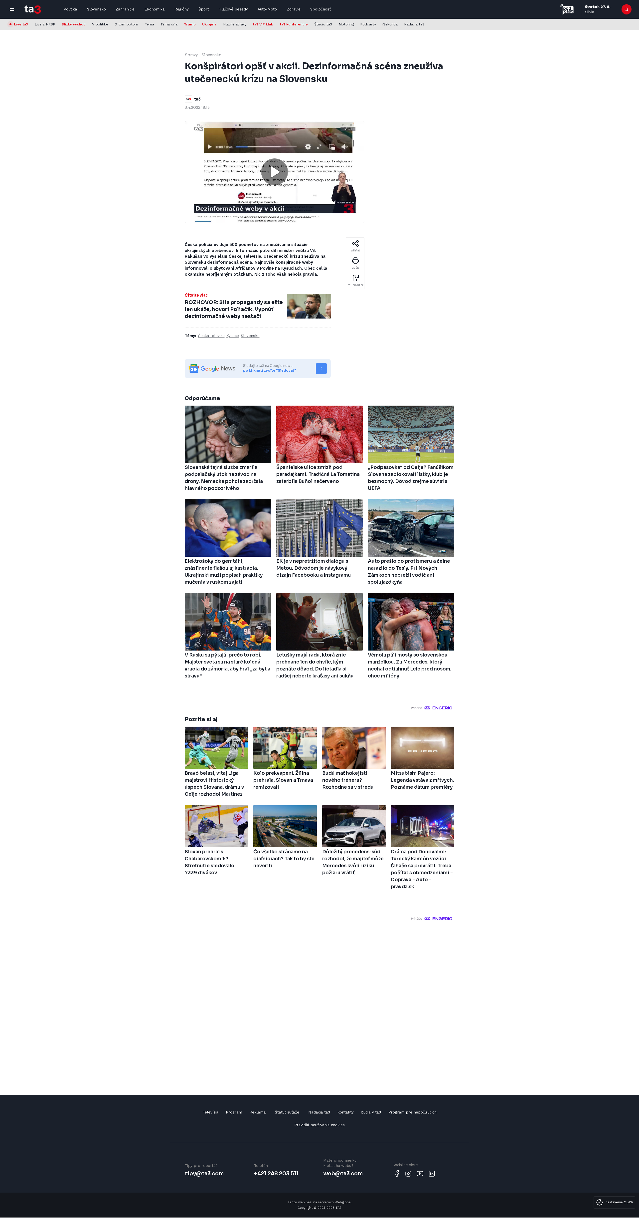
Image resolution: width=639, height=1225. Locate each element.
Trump (190, 24)
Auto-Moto (267, 9)
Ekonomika (155, 9)
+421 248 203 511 (276, 1173)
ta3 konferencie (294, 24)
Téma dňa (168, 24)
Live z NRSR (45, 24)
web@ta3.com (343, 1173)
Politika (70, 9)
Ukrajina (209, 24)
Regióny (181, 9)
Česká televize (211, 336)
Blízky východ (74, 24)
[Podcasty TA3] (567, 9)
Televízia (210, 1112)
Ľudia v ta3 (371, 1112)
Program (234, 1112)
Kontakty (345, 1112)
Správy (191, 54)
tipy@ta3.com (204, 1173)
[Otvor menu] (11, 9)
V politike (100, 24)
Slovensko (96, 9)
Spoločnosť (320, 9)
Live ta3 (21, 24)
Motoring (346, 24)
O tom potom (126, 24)
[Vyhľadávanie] (627, 9)
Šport (203, 9)
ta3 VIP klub (263, 24)
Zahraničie (125, 9)
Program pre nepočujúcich (412, 1112)
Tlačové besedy (233, 9)
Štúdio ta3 (323, 24)
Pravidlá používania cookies (319, 1125)
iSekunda (390, 24)
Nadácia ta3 (414, 24)
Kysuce (232, 336)
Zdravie (294, 9)
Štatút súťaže (287, 1112)
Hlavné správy (234, 24)
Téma (149, 24)
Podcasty (368, 24)
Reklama (258, 1112)
